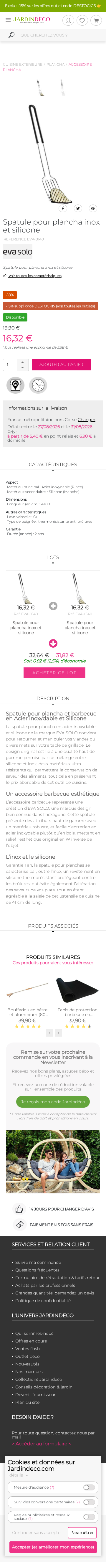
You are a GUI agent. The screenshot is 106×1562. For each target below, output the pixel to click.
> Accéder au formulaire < (41, 1443)
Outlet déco (27, 1356)
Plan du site (27, 1402)
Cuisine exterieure (22, 64)
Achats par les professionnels (45, 1285)
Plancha (55, 64)
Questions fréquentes (37, 1270)
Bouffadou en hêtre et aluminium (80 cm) (27, 1014)
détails (16, 1475)
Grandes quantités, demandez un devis (54, 1293)
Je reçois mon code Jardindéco (53, 1101)
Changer (86, 419)
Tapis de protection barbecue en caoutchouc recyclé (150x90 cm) (77, 1017)
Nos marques (29, 1371)
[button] (23, 362)
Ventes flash (27, 1348)
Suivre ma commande (38, 1262)
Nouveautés (27, 1364)
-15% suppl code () (50, 306)
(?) (52, 1487)
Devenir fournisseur (35, 1394)
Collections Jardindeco (38, 1379)
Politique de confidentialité (43, 1300)
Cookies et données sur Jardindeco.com (41, 1465)
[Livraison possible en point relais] (15, 385)
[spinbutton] (15, 365)
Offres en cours (31, 1341)
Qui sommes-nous (34, 1333)
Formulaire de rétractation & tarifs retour (57, 1277)
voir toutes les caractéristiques (35, 275)
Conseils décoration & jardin (43, 1387)
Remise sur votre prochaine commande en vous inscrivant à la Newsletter (53, 1057)
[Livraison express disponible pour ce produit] (38, 385)
